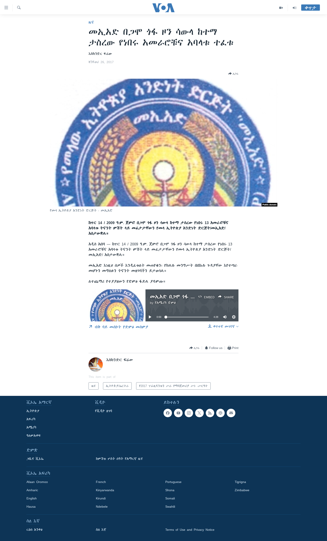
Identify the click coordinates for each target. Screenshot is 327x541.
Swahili (170, 507)
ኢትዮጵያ (32, 411)
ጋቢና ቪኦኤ (35, 459)
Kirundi (101, 498)
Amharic (32, 490)
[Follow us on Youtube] (178, 413)
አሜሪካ (31, 427)
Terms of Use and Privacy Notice (189, 530)
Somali (170, 498)
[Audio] (294, 7)
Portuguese (173, 482)
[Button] (233, 73)
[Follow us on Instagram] (189, 413)
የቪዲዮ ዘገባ (103, 411)
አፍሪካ (30, 419)
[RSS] (210, 413)
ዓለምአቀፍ (33, 436)
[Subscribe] (231, 413)
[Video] (281, 7)
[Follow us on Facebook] (168, 413)
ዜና (91, 22)
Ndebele (102, 507)
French (101, 482)
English (31, 498)
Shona (169, 490)
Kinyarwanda (105, 490)
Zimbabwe (242, 490)
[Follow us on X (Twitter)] (199, 413)
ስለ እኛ (101, 530)
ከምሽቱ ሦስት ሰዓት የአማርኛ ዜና (119, 459)
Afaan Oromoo (37, 482)
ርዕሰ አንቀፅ (34, 530)
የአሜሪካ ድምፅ (165, 303)
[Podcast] (220, 413)
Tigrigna (240, 482)
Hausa (31, 507)
